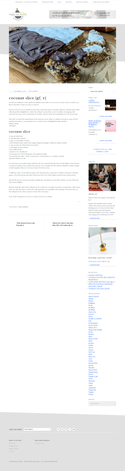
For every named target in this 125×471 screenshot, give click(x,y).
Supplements (93, 372)
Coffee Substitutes (94, 101)
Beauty (91, 301)
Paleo (90, 341)
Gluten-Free (93, 327)
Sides (90, 354)
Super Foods (93, 370)
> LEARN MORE (94, 218)
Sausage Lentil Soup (95, 275)
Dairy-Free (92, 312)
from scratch (93, 325)
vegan (91, 385)
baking (91, 298)
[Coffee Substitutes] (110, 105)
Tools (90, 378)
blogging (92, 303)
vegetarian (92, 387)
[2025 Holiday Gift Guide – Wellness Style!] (110, 126)
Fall (90, 321)
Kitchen (91, 334)
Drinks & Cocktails (95, 318)
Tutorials (92, 381)
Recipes (91, 343)
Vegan (91, 383)
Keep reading (106, 116)
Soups (91, 361)
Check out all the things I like (103, 150)
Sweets (91, 374)
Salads (91, 345)
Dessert (91, 314)
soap (90, 358)
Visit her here (39, 443)
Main (90, 336)
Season (91, 350)
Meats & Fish (93, 338)
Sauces (91, 347)
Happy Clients (13, 448)
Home (91, 332)
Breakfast (92, 307)
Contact (11, 451)
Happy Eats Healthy (95, 330)
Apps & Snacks (33, 91)
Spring (91, 365)
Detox (91, 316)
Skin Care (92, 356)
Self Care (92, 352)
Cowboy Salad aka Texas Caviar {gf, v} (101, 282)
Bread (91, 305)
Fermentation (93, 323)
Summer (92, 367)
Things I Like (93, 376)
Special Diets (93, 363)
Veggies (91, 392)
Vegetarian (92, 390)
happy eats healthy (22, 14)
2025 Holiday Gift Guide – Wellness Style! (95, 123)
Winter (91, 394)
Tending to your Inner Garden (99, 288)
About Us (12, 443)
